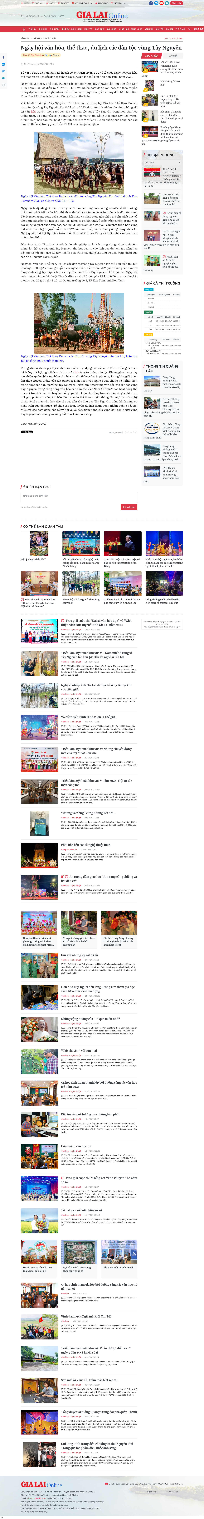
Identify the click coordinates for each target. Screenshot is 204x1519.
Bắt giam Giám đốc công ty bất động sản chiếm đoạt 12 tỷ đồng (171, 116)
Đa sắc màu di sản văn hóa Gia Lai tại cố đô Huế (37, 1269)
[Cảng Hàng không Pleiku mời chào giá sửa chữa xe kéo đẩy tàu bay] (152, 381)
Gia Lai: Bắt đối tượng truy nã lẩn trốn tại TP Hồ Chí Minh (170, 101)
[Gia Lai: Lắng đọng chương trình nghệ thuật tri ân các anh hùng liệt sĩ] (119, 923)
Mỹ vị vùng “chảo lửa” (170, 83)
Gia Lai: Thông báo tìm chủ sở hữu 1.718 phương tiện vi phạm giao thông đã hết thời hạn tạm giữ (162, 407)
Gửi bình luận (129, 507)
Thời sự (32, 29)
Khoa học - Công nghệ (130, 29)
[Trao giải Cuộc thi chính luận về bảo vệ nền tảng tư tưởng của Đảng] (123, 543)
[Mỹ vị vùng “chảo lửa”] (150, 85)
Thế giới (43, 29)
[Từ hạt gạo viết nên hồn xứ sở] (39, 1220)
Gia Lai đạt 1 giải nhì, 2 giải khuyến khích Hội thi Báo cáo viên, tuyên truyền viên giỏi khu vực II (162, 240)
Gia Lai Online (41, 1483)
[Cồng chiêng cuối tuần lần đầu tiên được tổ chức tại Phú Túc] (164, 583)
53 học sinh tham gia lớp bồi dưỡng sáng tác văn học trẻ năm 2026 (99, 1287)
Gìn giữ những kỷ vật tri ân (79, 955)
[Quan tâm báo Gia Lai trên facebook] (151, 3)
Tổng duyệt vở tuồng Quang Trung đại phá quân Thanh (99, 1412)
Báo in (52, 3)
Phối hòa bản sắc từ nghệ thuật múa (85, 845)
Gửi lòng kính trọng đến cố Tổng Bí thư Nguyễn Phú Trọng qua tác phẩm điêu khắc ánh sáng (97, 1446)
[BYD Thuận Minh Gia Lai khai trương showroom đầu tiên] (152, 471)
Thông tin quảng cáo (162, 368)
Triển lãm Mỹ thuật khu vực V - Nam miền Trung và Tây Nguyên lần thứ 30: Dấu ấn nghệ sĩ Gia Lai (97, 655)
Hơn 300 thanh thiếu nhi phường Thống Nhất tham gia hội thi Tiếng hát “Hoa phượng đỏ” (38, 941)
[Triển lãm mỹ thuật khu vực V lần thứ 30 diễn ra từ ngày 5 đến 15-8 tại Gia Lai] (39, 1358)
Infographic (119, 3)
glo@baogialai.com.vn (36, 1498)
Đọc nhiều (151, 55)
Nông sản (148, 289)
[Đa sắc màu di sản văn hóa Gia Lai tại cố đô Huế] (39, 1252)
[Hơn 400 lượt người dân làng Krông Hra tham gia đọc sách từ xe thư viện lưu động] (39, 997)
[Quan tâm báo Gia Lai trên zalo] (156, 3)
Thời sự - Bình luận (72, 29)
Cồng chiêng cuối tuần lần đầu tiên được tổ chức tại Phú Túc (162, 601)
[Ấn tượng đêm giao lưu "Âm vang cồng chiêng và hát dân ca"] (39, 887)
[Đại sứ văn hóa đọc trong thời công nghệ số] (79, 1252)
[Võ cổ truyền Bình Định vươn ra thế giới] (39, 727)
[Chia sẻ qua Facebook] (3, 57)
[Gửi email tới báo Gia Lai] (167, 3)
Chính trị (54, 29)
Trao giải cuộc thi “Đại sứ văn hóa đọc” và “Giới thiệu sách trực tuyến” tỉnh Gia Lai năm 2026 (96, 623)
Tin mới (173, 55)
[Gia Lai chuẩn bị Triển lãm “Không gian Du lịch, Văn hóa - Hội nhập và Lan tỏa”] (39, 583)
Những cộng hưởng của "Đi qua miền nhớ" (90, 1019)
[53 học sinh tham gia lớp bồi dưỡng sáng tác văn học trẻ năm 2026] (39, 1295)
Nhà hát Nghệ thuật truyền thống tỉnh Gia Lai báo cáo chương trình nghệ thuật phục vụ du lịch (164, 563)
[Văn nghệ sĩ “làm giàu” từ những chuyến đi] (81, 583)
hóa (33, 111)
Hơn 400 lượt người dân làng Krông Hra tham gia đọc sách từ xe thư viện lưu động (98, 989)
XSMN (177, 621)
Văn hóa (149, 29)
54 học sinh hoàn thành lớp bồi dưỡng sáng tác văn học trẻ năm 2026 (99, 1084)
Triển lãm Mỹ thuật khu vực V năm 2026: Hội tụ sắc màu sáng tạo (96, 783)
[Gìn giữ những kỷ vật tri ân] (39, 965)
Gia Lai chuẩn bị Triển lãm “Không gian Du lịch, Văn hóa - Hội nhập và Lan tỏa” (38, 603)
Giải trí (159, 29)
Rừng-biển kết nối (69, 849)
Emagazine (103, 3)
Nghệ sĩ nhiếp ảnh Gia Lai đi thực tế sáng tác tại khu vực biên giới (96, 687)
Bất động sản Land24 (165, 621)
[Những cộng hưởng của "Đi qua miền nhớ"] (39, 1029)
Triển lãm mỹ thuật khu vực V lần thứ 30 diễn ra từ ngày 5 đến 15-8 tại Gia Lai (95, 1350)
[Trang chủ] (24, 29)
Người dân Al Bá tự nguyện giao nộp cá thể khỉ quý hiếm (172, 218)
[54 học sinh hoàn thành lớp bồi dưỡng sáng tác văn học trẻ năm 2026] (39, 1093)
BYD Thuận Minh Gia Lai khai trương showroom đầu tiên (161, 475)
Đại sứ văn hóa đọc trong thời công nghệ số (77, 1269)
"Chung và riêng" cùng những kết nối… (88, 813)
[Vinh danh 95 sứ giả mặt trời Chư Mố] (39, 1326)
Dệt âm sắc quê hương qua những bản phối (90, 1114)
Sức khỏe (111, 29)
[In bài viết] (3, 85)
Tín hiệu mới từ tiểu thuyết (119, 1267)
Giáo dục (99, 29)
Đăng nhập (176, 3)
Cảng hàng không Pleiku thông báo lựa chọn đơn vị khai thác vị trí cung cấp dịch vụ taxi (162, 453)
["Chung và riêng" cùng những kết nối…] (39, 823)
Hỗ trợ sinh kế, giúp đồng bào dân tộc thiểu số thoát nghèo (171, 199)
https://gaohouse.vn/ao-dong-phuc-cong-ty (162, 627)
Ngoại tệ (148, 312)
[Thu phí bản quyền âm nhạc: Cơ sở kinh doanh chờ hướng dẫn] (79, 923)
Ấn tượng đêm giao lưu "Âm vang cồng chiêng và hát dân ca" (99, 879)
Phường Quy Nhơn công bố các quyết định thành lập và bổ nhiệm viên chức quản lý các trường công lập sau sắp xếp (162, 135)
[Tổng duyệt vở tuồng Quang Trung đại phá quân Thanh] (39, 1422)
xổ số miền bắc (150, 621)
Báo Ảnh (39, 3)
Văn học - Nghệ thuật (45, 38)
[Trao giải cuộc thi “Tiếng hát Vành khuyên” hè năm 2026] (39, 1188)
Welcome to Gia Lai (83, 3)
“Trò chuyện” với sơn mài (79, 1050)
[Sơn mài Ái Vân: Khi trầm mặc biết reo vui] (39, 1390)
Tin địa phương (160, 155)
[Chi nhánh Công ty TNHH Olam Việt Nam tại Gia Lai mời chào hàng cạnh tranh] (152, 428)
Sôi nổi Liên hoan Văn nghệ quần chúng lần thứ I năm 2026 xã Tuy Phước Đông (162, 69)
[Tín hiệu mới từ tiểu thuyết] (119, 1252)
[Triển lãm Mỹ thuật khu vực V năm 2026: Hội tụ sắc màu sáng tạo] (39, 791)
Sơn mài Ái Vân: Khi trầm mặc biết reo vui (90, 1380)
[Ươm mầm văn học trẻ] (39, 1156)
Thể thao (180, 29)
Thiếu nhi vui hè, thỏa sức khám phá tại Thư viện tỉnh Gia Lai (122, 601)
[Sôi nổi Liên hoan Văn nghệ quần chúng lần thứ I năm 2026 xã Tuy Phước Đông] (150, 66)
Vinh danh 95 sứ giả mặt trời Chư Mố (86, 1316)
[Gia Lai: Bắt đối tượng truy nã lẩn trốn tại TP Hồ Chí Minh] (150, 100)
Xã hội (169, 29)
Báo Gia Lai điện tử (102, 16)
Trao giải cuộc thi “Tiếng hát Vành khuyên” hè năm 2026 (99, 1180)
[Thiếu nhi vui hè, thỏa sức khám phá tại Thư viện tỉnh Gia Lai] (123, 583)
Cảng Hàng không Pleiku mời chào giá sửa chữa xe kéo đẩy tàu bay (162, 384)
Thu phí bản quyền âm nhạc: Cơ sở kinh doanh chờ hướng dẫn (79, 941)
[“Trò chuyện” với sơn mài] (39, 1061)
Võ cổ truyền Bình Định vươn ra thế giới (88, 717)
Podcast (65, 3)
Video (26, 3)
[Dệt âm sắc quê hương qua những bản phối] (39, 1124)
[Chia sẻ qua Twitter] (3, 71)
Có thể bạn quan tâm (43, 526)
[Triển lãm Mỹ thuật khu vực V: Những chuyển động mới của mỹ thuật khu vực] (39, 759)
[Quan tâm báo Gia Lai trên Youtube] (161, 3)
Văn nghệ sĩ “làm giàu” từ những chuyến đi (81, 601)
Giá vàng (148, 334)
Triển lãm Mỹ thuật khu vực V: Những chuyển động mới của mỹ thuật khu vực (96, 751)
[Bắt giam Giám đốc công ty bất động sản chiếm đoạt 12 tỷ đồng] (150, 115)
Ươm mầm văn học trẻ (76, 1146)
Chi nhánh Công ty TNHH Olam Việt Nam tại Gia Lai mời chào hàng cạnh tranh (162, 431)
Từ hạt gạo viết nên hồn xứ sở (81, 1210)
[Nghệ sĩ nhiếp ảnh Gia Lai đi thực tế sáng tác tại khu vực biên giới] (39, 695)
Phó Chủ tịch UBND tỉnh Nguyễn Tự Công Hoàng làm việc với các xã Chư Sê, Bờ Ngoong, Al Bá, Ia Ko (162, 177)
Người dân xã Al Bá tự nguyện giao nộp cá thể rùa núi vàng (161, 263)
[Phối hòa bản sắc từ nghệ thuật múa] (39, 855)
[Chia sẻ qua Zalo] (3, 64)
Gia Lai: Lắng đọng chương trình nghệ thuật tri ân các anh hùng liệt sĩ (118, 941)
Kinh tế (88, 29)
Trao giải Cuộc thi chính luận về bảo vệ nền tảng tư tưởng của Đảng (122, 563)
